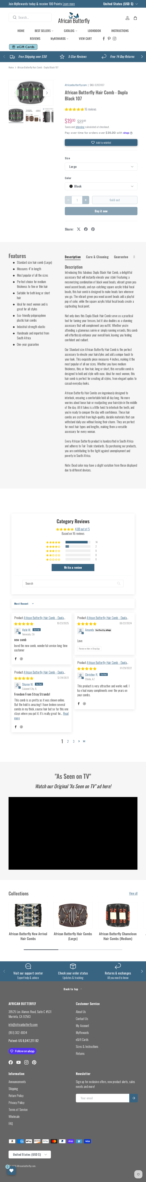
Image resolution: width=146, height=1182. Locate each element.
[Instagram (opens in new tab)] (114, 39)
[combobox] (30, 17)
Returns (80, 1053)
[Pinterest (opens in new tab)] (109, 39)
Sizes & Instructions (87, 1046)
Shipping (13, 1088)
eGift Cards (82, 1039)
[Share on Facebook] (85, 229)
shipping (80, 127)
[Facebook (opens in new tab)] (104, 39)
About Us (81, 1011)
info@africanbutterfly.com (23, 1024)
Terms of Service (18, 1109)
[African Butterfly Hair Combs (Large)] (73, 915)
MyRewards (82, 1032)
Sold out (115, 200)
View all (133, 893)
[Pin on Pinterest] (93, 229)
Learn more (69, 3)
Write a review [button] (73, 567)
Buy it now (101, 211)
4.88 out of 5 (82, 529)
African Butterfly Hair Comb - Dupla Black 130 (102, 619)
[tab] (73, 256)
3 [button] (73, 741)
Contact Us (82, 1018)
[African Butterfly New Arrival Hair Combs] (28, 915)
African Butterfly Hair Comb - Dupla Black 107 (37, 67)
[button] (135, 18)
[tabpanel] (101, 368)
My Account (82, 1025)
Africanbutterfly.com (76, 85)
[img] (23, 623)
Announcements (17, 1081)
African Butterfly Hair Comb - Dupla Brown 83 (39, 674)
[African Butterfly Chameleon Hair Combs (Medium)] (117, 915)
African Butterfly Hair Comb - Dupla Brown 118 (102, 664)
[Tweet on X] (78, 229)
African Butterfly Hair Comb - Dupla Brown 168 (39, 619)
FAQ (11, 1123)
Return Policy (16, 1095)
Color (68, 178)
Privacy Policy (17, 1102)
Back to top (71, 989)
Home (11, 67)
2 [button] (68, 741)
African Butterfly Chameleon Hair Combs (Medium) (118, 936)
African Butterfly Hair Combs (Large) (73, 936)
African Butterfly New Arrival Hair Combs (28, 936)
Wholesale (14, 1116)
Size (67, 158)
